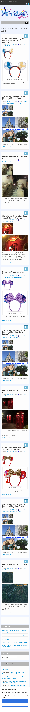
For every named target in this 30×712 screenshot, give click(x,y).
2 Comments (18, 103)
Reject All (15, 709)
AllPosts (25, 44)
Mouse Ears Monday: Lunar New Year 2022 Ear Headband (13, 448)
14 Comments (18, 511)
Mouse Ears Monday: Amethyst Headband (13, 273)
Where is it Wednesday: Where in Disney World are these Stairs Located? (14, 332)
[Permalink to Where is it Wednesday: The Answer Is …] (7, 169)
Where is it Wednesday (10, 103)
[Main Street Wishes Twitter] (28, 4)
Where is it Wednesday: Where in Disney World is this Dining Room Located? (14, 686)
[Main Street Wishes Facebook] (26, 4)
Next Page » (25, 621)
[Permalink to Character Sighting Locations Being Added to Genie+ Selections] (7, 229)
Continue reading (7, 86)
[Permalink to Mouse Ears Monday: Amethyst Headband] (7, 284)
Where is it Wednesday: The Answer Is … (15, 157)
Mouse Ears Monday (6, 45)
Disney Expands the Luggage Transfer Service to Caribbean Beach (13, 638)
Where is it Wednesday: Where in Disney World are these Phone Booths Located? (14, 506)
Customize (15, 705)
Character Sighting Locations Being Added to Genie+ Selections (14, 217)
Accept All (15, 701)
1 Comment (11, 221)
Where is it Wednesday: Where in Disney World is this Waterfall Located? (14, 646)
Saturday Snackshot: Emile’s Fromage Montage (13, 635)
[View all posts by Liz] (18, 44)
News (12, 45)
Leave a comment (18, 45)
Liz (16, 44)
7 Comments (18, 337)
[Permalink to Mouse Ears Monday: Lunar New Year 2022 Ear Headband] (7, 460)
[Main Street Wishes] (15, 13)
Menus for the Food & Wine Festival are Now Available (14, 642)
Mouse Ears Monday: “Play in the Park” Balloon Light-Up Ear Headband (13, 40)
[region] (15, 699)
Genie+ (3, 221)
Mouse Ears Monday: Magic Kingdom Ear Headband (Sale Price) (14, 631)
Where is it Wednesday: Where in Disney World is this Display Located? (14, 98)
